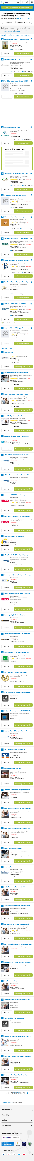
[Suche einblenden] (18, 2)
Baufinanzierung (23, 143)
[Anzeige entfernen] (32, 1154)
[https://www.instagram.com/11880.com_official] (9, 1155)
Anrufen (7, 53)
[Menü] (32, 2)
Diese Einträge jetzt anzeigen (12, 31)
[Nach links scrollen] (2, 23)
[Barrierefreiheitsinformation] (27, 2)
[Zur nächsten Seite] (27, 1093)
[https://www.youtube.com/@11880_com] (24, 1155)
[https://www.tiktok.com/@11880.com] (14, 1155)
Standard (18, 18)
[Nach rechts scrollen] (31, 23)
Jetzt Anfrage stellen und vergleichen (17, 7)
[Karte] (28, 18)
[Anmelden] (23, 2)
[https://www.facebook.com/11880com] (4, 1155)
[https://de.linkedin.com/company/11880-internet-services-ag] (19, 1155)
